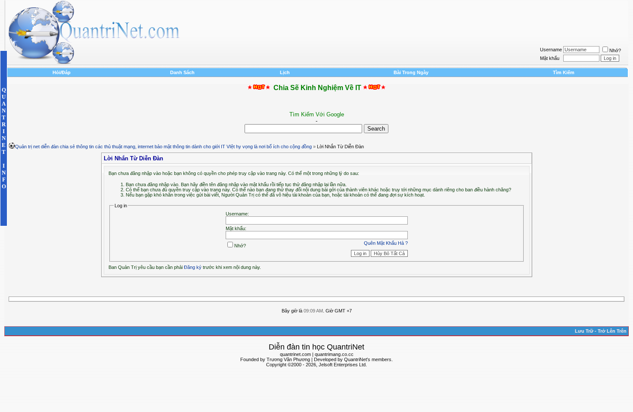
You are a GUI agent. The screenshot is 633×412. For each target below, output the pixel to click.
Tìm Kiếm (563, 72)
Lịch (285, 72)
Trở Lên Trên (612, 331)
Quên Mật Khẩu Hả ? (386, 243)
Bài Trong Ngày (411, 72)
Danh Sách (182, 72)
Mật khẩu (549, 58)
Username (551, 49)
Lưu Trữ (584, 331)
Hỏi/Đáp (62, 72)
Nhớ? (615, 50)
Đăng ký (193, 267)
